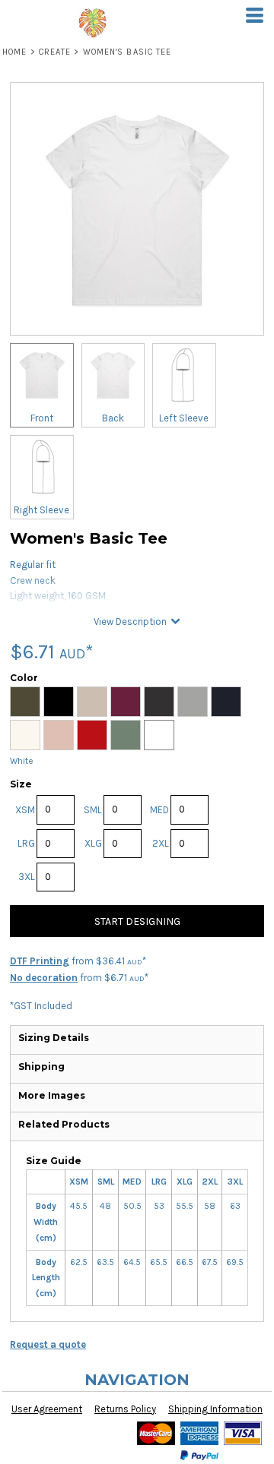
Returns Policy (125, 1409)
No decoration (44, 977)
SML (93, 810)
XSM (25, 810)
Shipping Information (215, 1409)
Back (113, 418)
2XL (160, 843)
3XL (26, 876)
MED (159, 810)
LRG (26, 843)
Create (55, 52)
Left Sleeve (184, 418)
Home (14, 52)
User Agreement (46, 1409)
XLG (93, 843)
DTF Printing (39, 961)
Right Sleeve (41, 510)
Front (41, 418)
